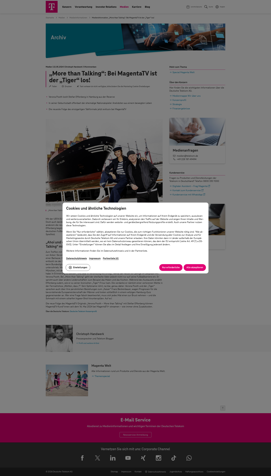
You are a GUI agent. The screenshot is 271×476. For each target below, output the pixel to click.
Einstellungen (80, 267)
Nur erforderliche (171, 267)
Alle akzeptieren (194, 267)
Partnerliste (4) (111, 258)
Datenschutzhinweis (76, 258)
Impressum (95, 258)
